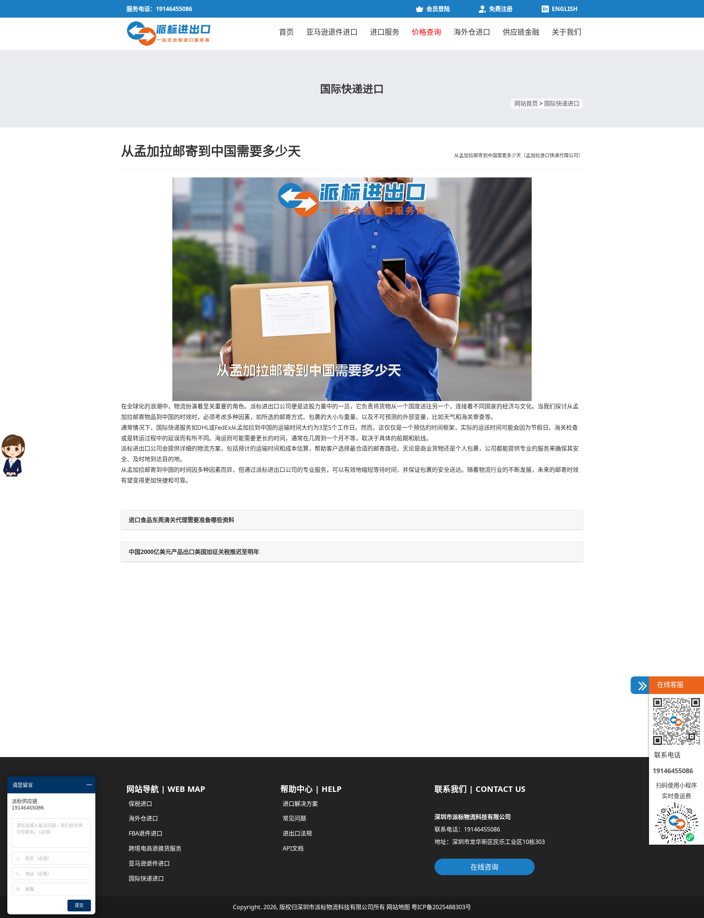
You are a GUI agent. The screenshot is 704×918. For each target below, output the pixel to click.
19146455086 (673, 770)
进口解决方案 (300, 804)
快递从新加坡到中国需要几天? (397, 728)
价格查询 (426, 32)
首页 (286, 32)
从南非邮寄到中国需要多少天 (396, 669)
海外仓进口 (472, 32)
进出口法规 (297, 833)
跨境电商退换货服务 (155, 848)
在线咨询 (484, 867)
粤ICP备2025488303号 (441, 907)
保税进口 (140, 804)
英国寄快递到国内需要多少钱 (165, 688)
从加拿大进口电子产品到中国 (165, 708)
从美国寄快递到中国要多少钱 (396, 649)
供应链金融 (521, 32)
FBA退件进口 (145, 833)
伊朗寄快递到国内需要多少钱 (165, 669)
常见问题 (294, 818)
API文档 (293, 848)
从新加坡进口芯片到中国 (159, 728)
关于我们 (566, 32)
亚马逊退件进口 (332, 32)
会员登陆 (438, 9)
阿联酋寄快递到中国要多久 (393, 688)
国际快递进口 (561, 103)
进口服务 (384, 32)
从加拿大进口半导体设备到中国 (168, 649)
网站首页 (526, 103)
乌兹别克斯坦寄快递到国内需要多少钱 (408, 708)
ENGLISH (565, 9)
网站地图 (398, 907)
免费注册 (501, 9)
